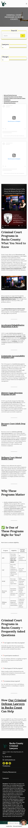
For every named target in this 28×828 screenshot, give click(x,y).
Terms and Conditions (17, 826)
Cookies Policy (9, 826)
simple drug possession (9, 336)
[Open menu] (26, 4)
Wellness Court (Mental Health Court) (11, 458)
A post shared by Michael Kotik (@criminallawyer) (14, 135)
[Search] (22, 35)
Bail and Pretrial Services (10, 95)
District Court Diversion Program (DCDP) (12, 394)
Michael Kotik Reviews (10, 103)
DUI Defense (7, 100)
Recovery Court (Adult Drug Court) (13, 424)
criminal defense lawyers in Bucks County (14, 308)
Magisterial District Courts (8, 299)
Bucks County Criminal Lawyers (16, 746)
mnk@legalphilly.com (10, 759)
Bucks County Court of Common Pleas (11, 297)
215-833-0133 (8, 756)
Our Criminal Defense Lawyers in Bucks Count (13, 703)
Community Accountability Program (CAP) (13, 357)
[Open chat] (23, 823)
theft (11, 559)
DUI (24, 336)
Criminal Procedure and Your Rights (13, 96)
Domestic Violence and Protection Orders (14, 98)
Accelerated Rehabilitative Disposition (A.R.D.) (12, 326)
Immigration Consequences (11, 101)
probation (14, 341)
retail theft (18, 336)
